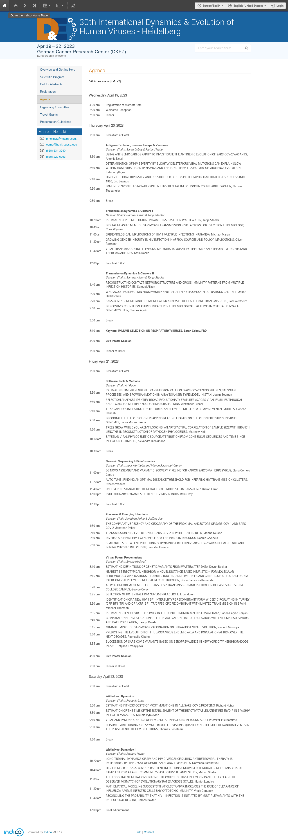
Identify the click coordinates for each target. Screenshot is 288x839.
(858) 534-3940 (55, 151)
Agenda (45, 99)
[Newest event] (33, 5)
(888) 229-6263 (55, 157)
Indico (48, 832)
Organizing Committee (54, 107)
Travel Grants (49, 114)
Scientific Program (52, 77)
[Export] (47, 5)
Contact (149, 832)
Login (280, 6)
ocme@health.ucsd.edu (61, 144)
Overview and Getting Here (57, 69)
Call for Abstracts (51, 84)
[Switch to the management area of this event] (73, 5)
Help (138, 832)
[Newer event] (24, 5)
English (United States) (248, 6)
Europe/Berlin (211, 6)
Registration (48, 91)
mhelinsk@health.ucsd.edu (63, 139)
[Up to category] (15, 5)
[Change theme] (60, 5)
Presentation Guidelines (55, 121)
